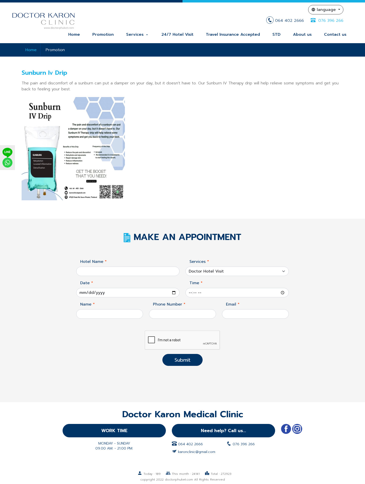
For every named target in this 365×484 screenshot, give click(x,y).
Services (137, 34)
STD (276, 34)
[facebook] (286, 429)
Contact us (335, 34)
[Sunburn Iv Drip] (73, 148)
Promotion (103, 34)
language (326, 10)
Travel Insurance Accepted (233, 34)
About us (302, 34)
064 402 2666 (289, 21)
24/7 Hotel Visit (177, 34)
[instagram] (297, 429)
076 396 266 (330, 21)
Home (74, 34)
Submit (182, 360)
